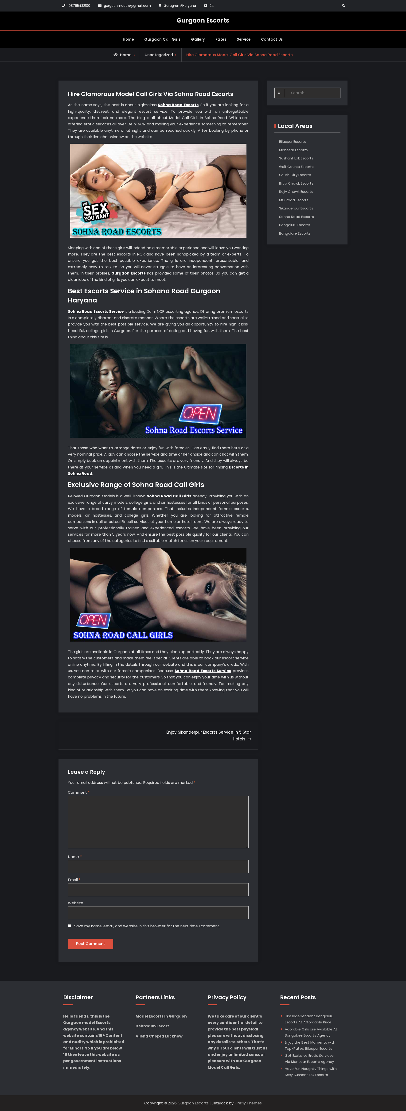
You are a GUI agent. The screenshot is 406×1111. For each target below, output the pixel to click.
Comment (79, 792)
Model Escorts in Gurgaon (161, 1016)
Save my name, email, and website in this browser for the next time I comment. (147, 926)
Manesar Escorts (293, 149)
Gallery (198, 39)
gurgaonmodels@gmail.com (127, 5)
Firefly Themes (248, 1103)
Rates (221, 39)
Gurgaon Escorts (203, 20)
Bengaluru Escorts (294, 224)
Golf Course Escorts (296, 166)
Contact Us (272, 39)
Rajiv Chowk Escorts (296, 191)
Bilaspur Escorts (292, 141)
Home (128, 39)
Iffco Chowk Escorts (296, 183)
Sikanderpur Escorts (296, 208)
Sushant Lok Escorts (296, 158)
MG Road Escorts (293, 199)
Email (74, 880)
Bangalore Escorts (295, 233)
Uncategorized (159, 55)
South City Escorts (295, 174)
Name (75, 856)
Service (244, 39)
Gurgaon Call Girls (162, 39)
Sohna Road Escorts (296, 216)
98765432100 (79, 5)
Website (75, 903)
